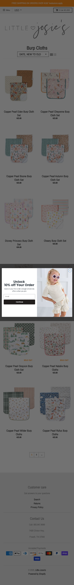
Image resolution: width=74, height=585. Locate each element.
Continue (19, 302)
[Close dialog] (69, 270)
